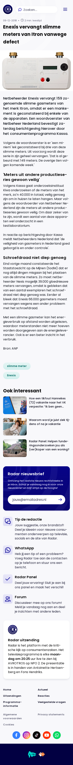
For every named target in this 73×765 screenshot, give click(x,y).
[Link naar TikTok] (36, 735)
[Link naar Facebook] (16, 735)
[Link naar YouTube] (47, 735)
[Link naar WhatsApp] (57, 735)
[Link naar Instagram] (26, 735)
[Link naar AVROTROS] (32, 754)
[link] (17, 366)
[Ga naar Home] (7, 9)
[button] (65, 9)
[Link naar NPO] (42, 754)
